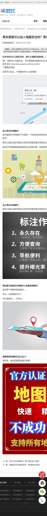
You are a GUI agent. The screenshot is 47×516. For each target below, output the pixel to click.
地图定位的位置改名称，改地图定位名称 (24, 465)
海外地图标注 (21, 15)
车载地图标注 (5, 506)
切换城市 (7, 2)
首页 (36, 21)
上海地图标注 (30, 490)
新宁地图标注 (18, 499)
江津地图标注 (30, 499)
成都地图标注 (5, 495)
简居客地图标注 (6, 29)
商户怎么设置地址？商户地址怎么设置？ (25, 461)
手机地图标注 (25, 506)
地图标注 (12, 15)
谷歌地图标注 (37, 506)
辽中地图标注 (30, 495)
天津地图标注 (18, 490)
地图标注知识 (20, 29)
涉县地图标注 (18, 495)
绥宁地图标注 (5, 499)
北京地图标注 (5, 490)
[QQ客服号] (42, 483)
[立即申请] (42, 474)
